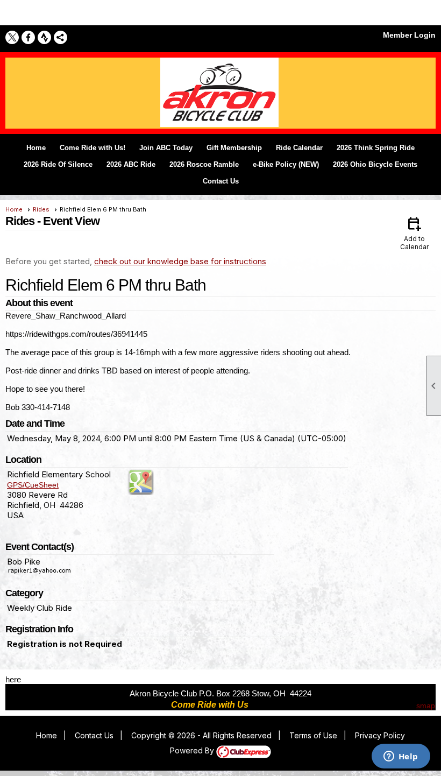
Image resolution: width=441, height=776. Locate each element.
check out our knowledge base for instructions (180, 261)
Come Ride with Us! (92, 148)
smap (425, 705)
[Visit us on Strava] (44, 37)
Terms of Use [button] (313, 735)
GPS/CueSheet (33, 485)
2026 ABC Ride (130, 164)
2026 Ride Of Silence (58, 164)
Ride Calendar (299, 148)
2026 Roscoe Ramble (204, 164)
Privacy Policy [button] (380, 735)
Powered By (193, 750)
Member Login (409, 35)
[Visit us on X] (12, 37)
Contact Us (221, 181)
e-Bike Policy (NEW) (286, 164)
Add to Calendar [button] (414, 233)
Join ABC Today (166, 148)
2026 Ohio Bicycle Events (375, 164)
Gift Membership (234, 148)
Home (36, 148)
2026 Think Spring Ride (376, 148)
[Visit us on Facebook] (28, 37)
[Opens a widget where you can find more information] (400, 757)
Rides (41, 209)
